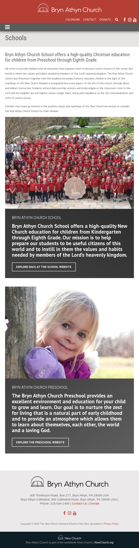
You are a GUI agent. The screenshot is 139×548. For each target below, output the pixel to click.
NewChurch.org (103, 542)
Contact (89, 19)
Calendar (73, 19)
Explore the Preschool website (40, 442)
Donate (105, 19)
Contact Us (79, 503)
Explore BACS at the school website (43, 267)
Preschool (24, 78)
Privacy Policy (111, 523)
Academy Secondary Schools (67, 78)
